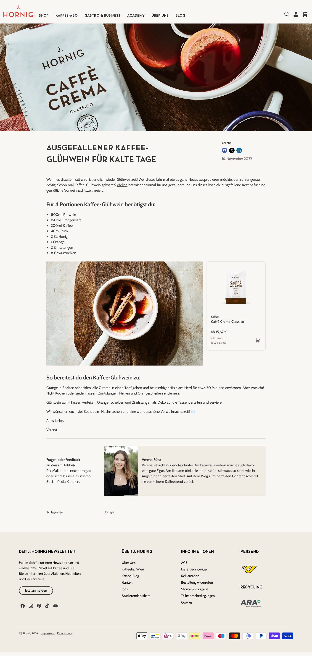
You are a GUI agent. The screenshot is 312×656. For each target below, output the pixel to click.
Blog (180, 15)
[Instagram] (30, 605)
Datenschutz (64, 633)
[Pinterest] (38, 605)
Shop (44, 15)
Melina (122, 185)
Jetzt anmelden (36, 590)
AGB (184, 563)
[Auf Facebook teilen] (224, 150)
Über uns (160, 15)
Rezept (109, 512)
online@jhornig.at (77, 470)
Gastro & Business (102, 15)
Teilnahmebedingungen (198, 596)
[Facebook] (22, 605)
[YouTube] (55, 605)
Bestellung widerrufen (197, 582)
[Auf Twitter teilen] (232, 150)
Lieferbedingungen (194, 569)
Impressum (48, 633)
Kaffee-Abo (67, 15)
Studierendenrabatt (136, 596)
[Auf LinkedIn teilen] (239, 150)
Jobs (125, 589)
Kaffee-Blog (130, 576)
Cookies (186, 602)
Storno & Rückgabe (194, 589)
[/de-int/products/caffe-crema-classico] (236, 286)
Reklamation (190, 576)
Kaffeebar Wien (133, 569)
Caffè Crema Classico (227, 321)
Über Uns (128, 563)
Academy (136, 15)
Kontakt (127, 582)
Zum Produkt (223, 340)
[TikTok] (47, 605)
